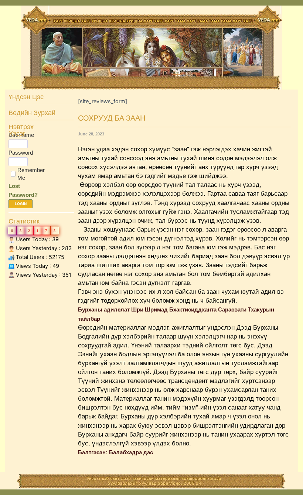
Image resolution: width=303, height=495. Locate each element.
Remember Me (31, 174)
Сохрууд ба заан (111, 118)
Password (20, 152)
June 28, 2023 (91, 134)
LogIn (21, 204)
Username (21, 135)
